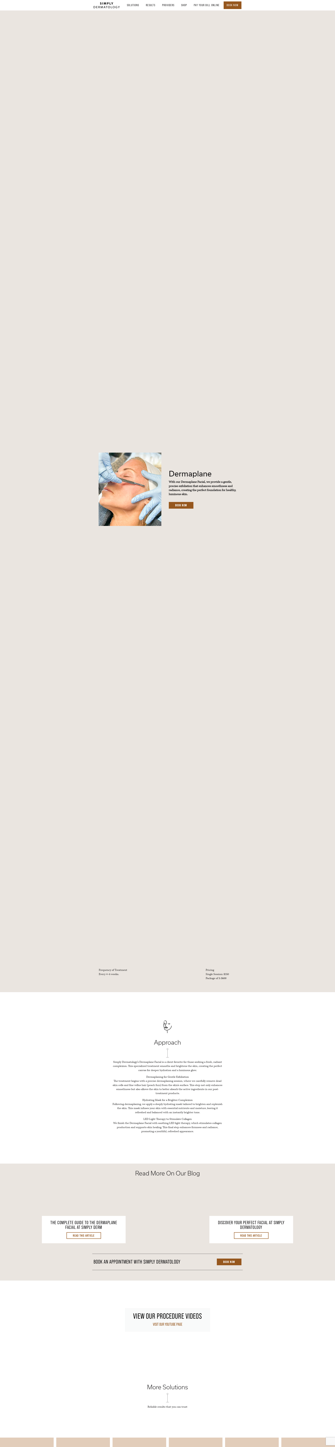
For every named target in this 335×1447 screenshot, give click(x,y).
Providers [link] (168, 5)
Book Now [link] (232, 5)
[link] (107, 5)
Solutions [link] (133, 5)
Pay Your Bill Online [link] (206, 5)
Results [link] (150, 5)
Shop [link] (184, 5)
